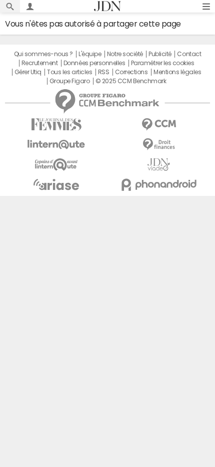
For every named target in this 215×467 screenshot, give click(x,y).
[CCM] (159, 124)
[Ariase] (56, 184)
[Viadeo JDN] (159, 164)
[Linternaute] (56, 144)
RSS (104, 72)
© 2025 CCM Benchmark (131, 81)
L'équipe (89, 54)
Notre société (125, 54)
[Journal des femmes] (56, 124)
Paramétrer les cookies (162, 63)
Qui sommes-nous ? (43, 54)
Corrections (131, 72)
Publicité (160, 54)
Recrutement (40, 63)
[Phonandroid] (159, 184)
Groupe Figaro (70, 81)
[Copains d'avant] (56, 164)
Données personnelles (94, 63)
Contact (189, 54)
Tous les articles (69, 72)
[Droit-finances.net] (159, 144)
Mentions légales (177, 72)
